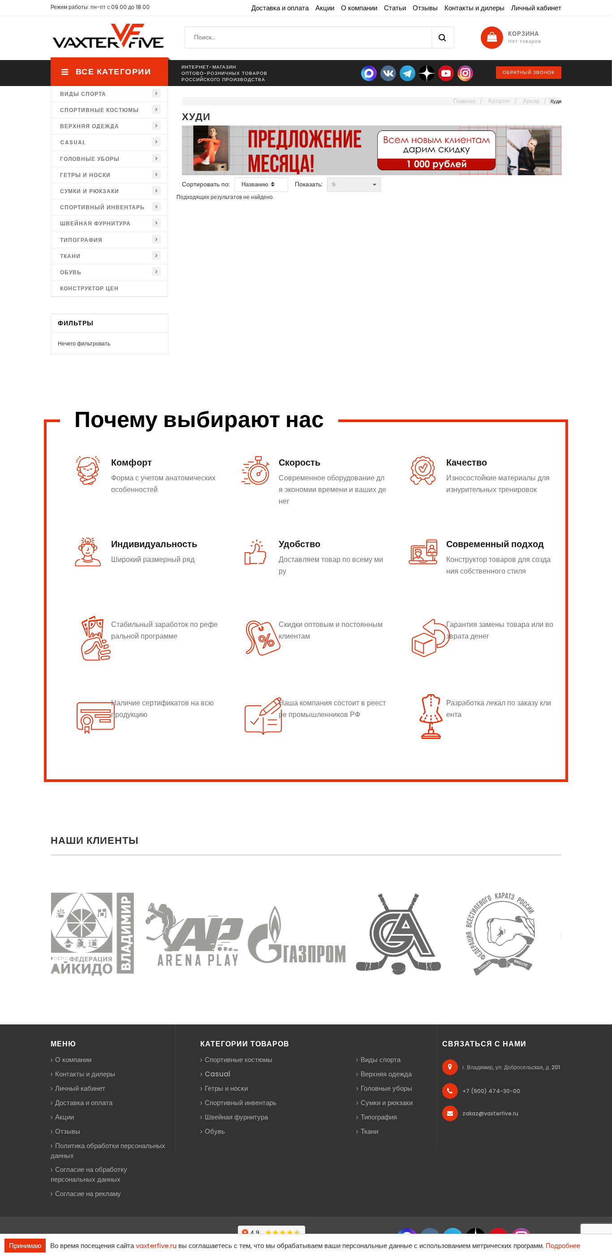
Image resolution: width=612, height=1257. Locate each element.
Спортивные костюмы (99, 110)
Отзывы (425, 8)
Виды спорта (83, 94)
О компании (359, 8)
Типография (81, 240)
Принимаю (25, 1245)
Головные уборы (90, 159)
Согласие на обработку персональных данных (89, 1174)
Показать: (309, 184)
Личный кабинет (536, 8)
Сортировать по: (206, 184)
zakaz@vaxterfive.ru (490, 1113)
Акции (324, 8)
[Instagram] (465, 73)
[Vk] (388, 73)
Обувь (71, 272)
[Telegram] (407, 73)
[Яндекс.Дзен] (426, 73)
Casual (73, 142)
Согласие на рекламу (88, 1193)
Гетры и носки (85, 175)
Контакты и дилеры (474, 8)
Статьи (395, 8)
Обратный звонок (529, 72)
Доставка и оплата (280, 8)
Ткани (70, 256)
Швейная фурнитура (95, 223)
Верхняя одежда (89, 126)
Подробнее (563, 1245)
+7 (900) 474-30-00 (491, 1091)
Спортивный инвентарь (102, 207)
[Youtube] (446, 73)
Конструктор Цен (89, 288)
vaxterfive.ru (156, 1245)
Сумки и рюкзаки (89, 191)
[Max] (369, 73)
